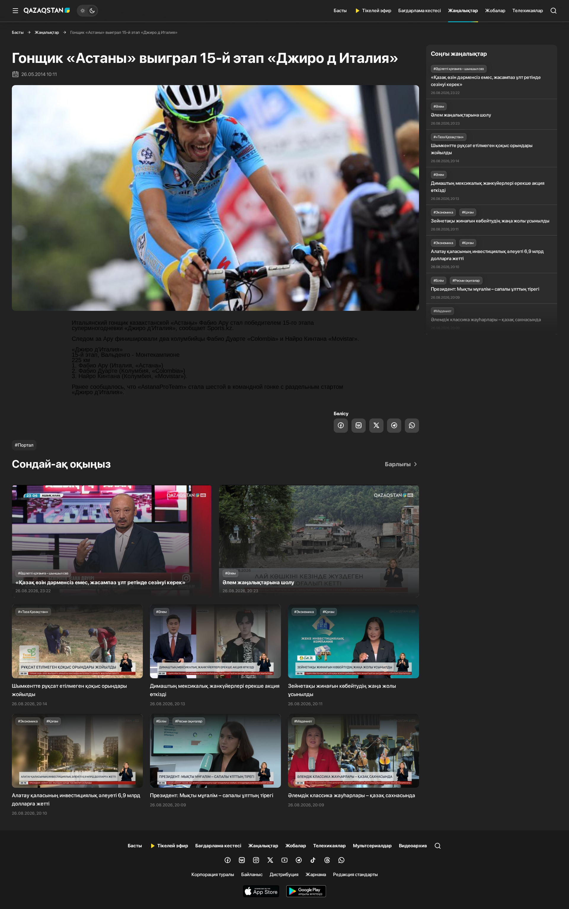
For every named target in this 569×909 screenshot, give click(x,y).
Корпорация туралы (212, 874)
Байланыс (252, 874)
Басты (340, 10)
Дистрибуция (284, 874)
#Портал (24, 445)
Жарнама (316, 874)
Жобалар (495, 10)
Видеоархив (413, 845)
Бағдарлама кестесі (419, 10)
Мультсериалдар (372, 845)
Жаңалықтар (463, 10)
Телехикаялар (527, 10)
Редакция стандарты (355, 874)
